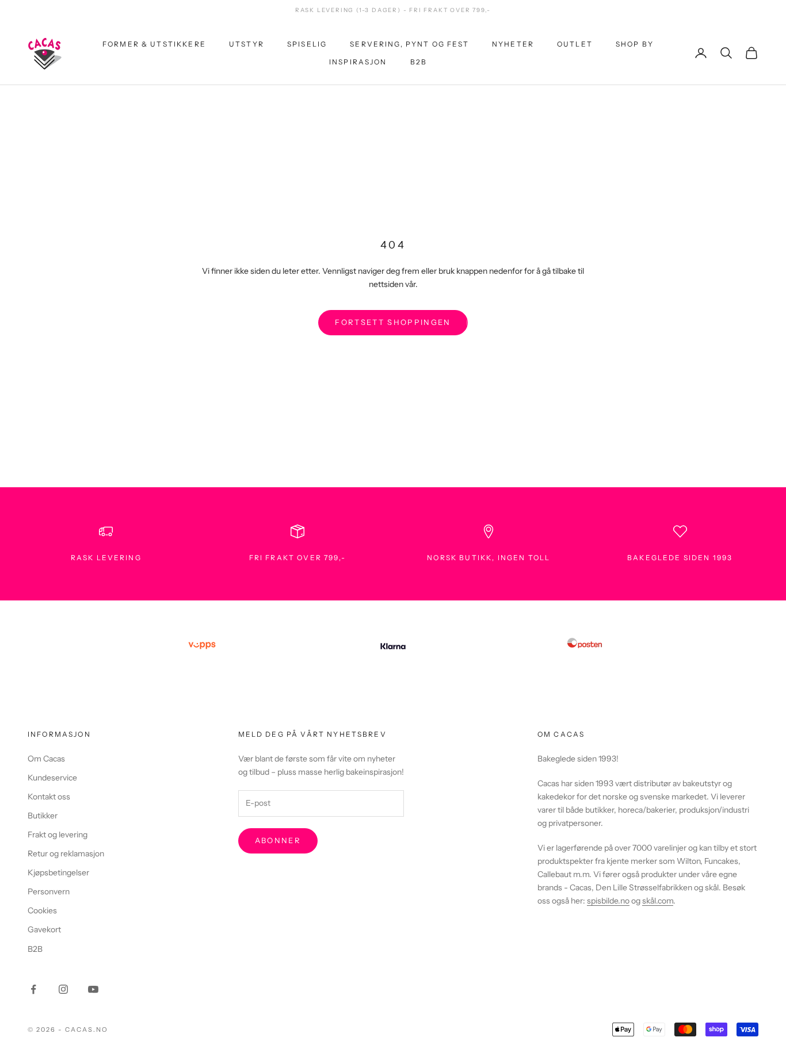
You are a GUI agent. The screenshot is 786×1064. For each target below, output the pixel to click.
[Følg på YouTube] (93, 989)
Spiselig (307, 44)
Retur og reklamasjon (66, 853)
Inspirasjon (358, 61)
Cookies (42, 910)
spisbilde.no (608, 900)
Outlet (575, 44)
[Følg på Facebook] (33, 989)
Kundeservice (52, 777)
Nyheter (513, 44)
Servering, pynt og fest (409, 44)
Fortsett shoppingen (393, 322)
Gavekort (44, 929)
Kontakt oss (49, 796)
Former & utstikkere (154, 44)
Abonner (278, 840)
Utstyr (246, 44)
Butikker (43, 815)
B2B (418, 61)
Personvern (49, 891)
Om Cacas (46, 758)
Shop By (635, 44)
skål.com (657, 900)
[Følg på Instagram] (63, 989)
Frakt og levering (57, 834)
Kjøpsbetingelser (58, 872)
